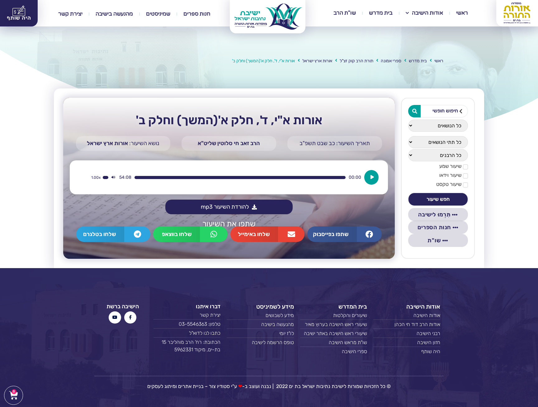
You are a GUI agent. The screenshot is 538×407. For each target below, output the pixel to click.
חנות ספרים (196, 14)
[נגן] (371, 177)
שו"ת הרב (344, 13)
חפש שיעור (438, 199)
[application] (234, 177)
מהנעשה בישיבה (114, 14)
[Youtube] (115, 317)
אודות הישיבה (427, 13)
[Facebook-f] (130, 317)
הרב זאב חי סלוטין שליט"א (229, 143)
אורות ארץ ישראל (317, 61)
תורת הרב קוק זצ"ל (356, 61)
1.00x (96, 177)
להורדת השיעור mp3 (225, 206)
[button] (344, 234)
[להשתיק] (113, 177)
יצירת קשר (70, 14)
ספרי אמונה (391, 61)
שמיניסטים (158, 14)
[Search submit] (414, 111)
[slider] (239, 177)
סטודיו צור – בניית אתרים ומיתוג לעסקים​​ (188, 386)
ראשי (462, 13)
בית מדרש (381, 13)
